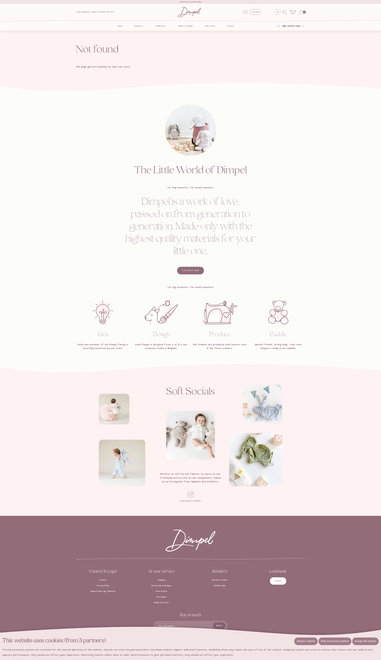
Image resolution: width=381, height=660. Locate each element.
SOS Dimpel (161, 597)
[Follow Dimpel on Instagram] (190, 494)
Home (120, 26)
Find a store (209, 26)
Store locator (161, 591)
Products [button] (138, 26)
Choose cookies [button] (306, 641)
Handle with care (161, 602)
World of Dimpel (185, 26)
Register (219, 626)
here (199, 2)
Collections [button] (161, 26)
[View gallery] (114, 409)
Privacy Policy (103, 585)
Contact (230, 26)
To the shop (255, 12)
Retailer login (219, 585)
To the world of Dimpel (190, 270)
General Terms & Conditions (102, 591)
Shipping (161, 580)
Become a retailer (219, 580)
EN (277, 12)
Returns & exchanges (161, 585)
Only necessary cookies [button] (335, 641)
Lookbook (278, 581)
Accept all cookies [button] (365, 641)
